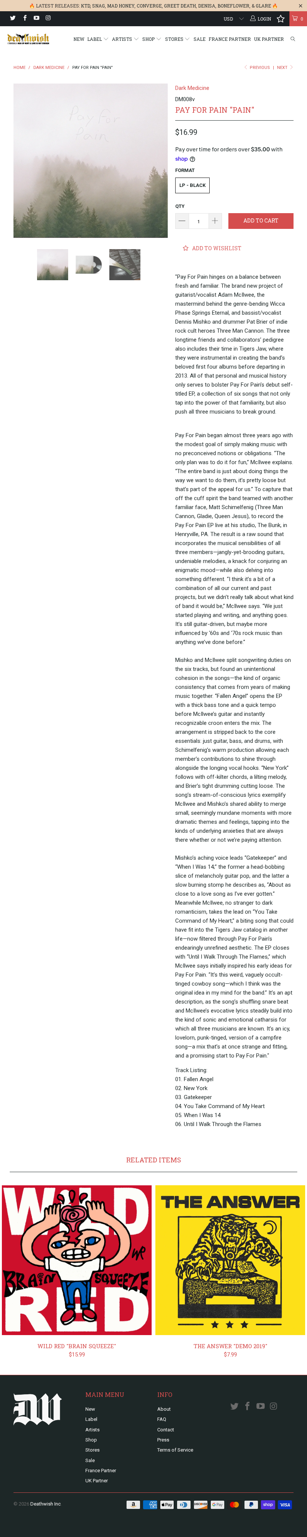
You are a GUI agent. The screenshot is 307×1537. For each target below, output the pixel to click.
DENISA (206, 6)
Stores (175, 39)
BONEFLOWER (233, 6)
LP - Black (192, 185)
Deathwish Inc (45, 1504)
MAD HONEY (120, 6)
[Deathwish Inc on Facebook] (24, 18)
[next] (159, 161)
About (164, 1409)
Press (163, 1440)
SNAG (98, 6)
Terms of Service (175, 1450)
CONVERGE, (150, 6)
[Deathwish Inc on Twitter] (12, 18)
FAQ (161, 1419)
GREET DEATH (180, 6)
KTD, (86, 6)
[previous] (21, 161)
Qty (180, 206)
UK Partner (269, 39)
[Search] (293, 39)
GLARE (263, 6)
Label (95, 39)
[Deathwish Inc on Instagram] (48, 18)
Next (283, 67)
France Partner (230, 39)
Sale (200, 39)
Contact (165, 1429)
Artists (122, 39)
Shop (149, 39)
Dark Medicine (192, 88)
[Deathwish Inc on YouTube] (36, 18)
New (78, 39)
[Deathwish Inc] (28, 39)
